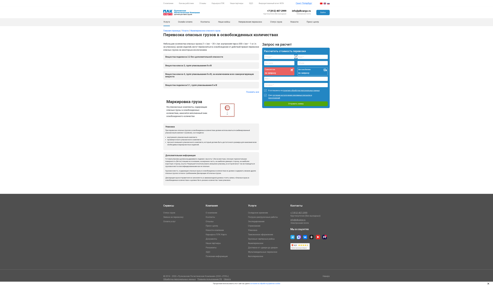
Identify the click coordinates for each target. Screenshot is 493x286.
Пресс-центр (313, 22)
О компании (168, 3)
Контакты (205, 22)
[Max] (299, 237)
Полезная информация (217, 256)
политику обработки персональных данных (301, 90)
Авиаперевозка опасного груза (205, 30)
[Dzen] (311, 237)
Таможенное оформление (260, 234)
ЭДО (251, 3)
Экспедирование (256, 221)
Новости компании (215, 230)
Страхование (254, 226)
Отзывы (202, 3)
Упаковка (252, 230)
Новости (294, 22)
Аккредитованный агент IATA (271, 3)
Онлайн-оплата (185, 22)
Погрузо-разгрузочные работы (263, 217)
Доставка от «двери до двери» (263, 247)
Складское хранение (258, 213)
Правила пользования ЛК (209, 279)
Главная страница (172, 30)
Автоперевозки (255, 256)
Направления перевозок (250, 22)
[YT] (318, 237)
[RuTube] (324, 237)
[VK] (292, 237)
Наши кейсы (224, 22)
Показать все (252, 92)
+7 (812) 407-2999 (276, 10)
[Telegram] (305, 237)
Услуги (166, 22)
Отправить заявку (296, 104)
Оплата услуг (169, 221)
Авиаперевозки (255, 243)
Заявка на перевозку (173, 217)
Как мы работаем (186, 3)
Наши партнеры (236, 3)
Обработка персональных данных (179, 279)
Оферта (227, 279)
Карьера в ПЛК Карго (216, 234)
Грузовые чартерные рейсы (261, 239)
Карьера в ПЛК (218, 3)
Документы (211, 239)
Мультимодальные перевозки (262, 252)
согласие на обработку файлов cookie (265, 283)
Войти (323, 12)
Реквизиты (211, 247)
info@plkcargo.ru (301, 10)
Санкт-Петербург (304, 3)
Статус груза (276, 22)
